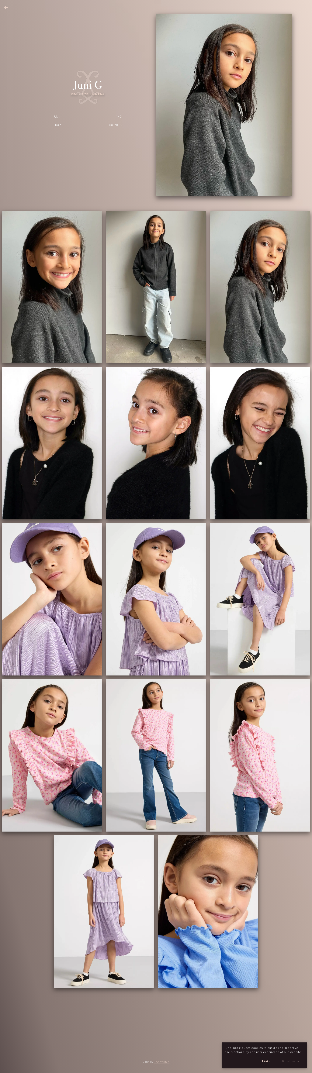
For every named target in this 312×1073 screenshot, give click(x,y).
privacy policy (156, 1051)
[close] (6, 7)
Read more (291, 1061)
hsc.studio (161, 1062)
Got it (267, 1061)
